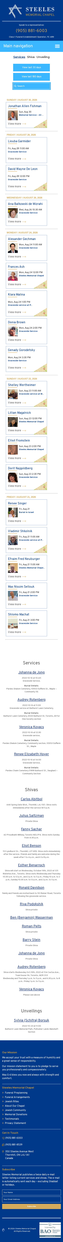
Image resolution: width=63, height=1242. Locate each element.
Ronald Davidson (31, 888)
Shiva (31, 57)
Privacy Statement (15, 1123)
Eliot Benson (31, 846)
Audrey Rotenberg (31, 700)
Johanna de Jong (31, 672)
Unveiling (43, 57)
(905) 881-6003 (31, 31)
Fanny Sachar (31, 829)
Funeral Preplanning (16, 1092)
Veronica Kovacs (31, 727)
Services (19, 57)
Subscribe (31, 1206)
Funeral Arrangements (17, 1097)
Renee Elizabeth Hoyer (31, 754)
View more (14, 124)
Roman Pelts (31, 926)
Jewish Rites (12, 1101)
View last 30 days (31, 67)
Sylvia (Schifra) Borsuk (31, 1020)
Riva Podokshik (31, 904)
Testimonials (12, 1119)
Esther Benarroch (31, 865)
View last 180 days (31, 76)
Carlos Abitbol (31, 799)
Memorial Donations (16, 1114)
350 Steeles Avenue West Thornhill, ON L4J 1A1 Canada (19, 1155)
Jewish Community (15, 1110)
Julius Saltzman (31, 816)
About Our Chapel (15, 1106)
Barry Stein (31, 940)
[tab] (19, 57)
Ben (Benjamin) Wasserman (31, 918)
